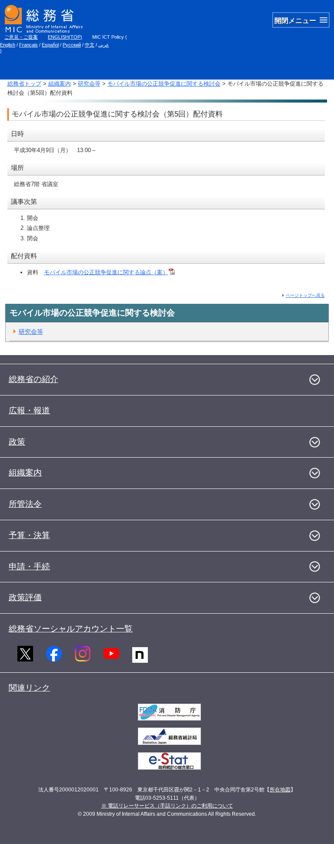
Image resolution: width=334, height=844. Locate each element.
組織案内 (59, 83)
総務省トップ (24, 83)
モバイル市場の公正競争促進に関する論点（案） (106, 272)
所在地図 (280, 789)
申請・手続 (29, 566)
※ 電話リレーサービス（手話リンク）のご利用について (167, 805)
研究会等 (89, 83)
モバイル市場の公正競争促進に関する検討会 (163, 83)
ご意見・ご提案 (21, 37)
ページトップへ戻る (305, 295)
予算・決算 (29, 535)
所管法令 (25, 503)
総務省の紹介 (33, 379)
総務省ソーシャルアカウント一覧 (71, 628)
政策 (17, 441)
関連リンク (29, 687)
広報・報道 (29, 410)
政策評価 (25, 597)
